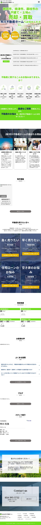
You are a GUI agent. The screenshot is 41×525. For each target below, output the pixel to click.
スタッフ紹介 (26, 517)
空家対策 (26, 515)
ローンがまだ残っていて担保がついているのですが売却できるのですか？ (18, 374)
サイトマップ (28, 519)
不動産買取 (32, 513)
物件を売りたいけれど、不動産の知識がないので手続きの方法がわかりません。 (18, 365)
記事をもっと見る (20, 403)
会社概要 (34, 517)
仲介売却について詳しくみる (9, 255)
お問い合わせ (28, 499)
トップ (19, 513)
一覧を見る (6, 61)
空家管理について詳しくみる (30, 287)
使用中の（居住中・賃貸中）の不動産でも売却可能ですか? (16, 369)
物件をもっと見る (20, 211)
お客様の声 (32, 515)
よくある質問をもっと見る (20, 382)
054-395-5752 (12, 497)
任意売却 (20, 515)
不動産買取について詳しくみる (30, 253)
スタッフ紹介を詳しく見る (20, 440)
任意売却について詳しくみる (9, 285)
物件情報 (20, 517)
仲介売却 (25, 513)
